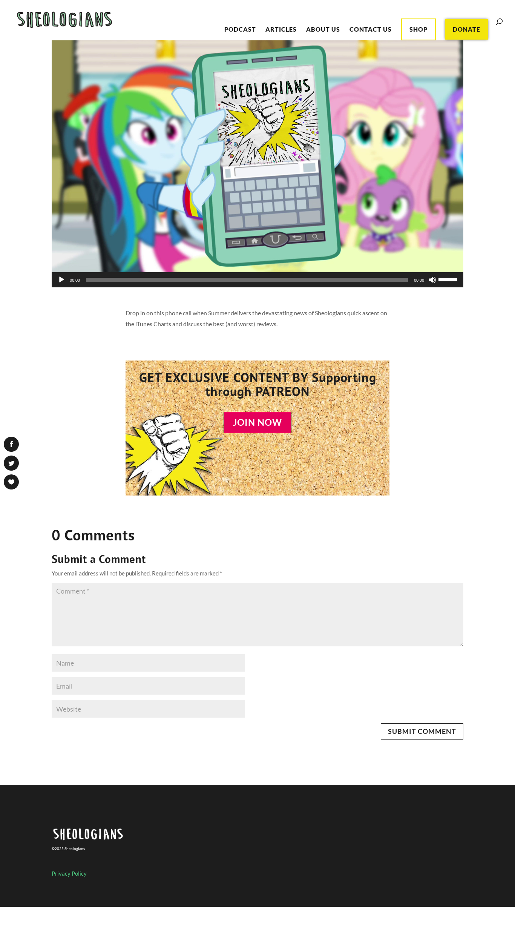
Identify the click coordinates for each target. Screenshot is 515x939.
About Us (323, 30)
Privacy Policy (69, 873)
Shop (418, 29)
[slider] (449, 279)
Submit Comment (422, 731)
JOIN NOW (257, 422)
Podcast (240, 30)
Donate (466, 29)
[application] (258, 279)
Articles (281, 30)
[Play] (61, 280)
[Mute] (432, 280)
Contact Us (370, 30)
